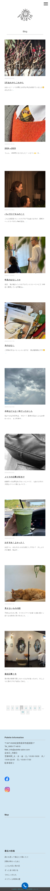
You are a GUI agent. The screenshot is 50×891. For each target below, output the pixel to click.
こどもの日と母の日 (12, 865)
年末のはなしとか (13, 279)
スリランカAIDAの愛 (12, 879)
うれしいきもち (11, 874)
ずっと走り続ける (11, 870)
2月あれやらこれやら (14, 82)
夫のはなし (10, 345)
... (13, 90)
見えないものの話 (13, 608)
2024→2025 (10, 148)
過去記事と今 (11, 673)
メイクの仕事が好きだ (15, 476)
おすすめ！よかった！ (15, 542)
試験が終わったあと (12, 861)
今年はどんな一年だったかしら (19, 411)
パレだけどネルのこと (15, 214)
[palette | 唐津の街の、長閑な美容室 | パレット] (25, 10)
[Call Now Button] (25, 885)
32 (23, 711)
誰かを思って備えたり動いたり (16, 857)
